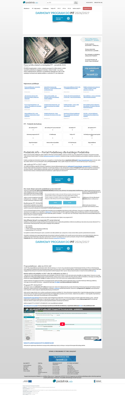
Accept (69, 202)
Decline (55, 202)
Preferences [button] (67, 198)
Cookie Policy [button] (73, 197)
